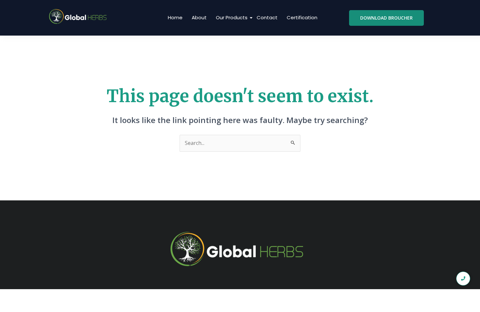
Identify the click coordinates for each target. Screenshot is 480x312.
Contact (267, 17)
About (199, 17)
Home (175, 17)
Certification (302, 17)
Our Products (232, 17)
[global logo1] (79, 17)
